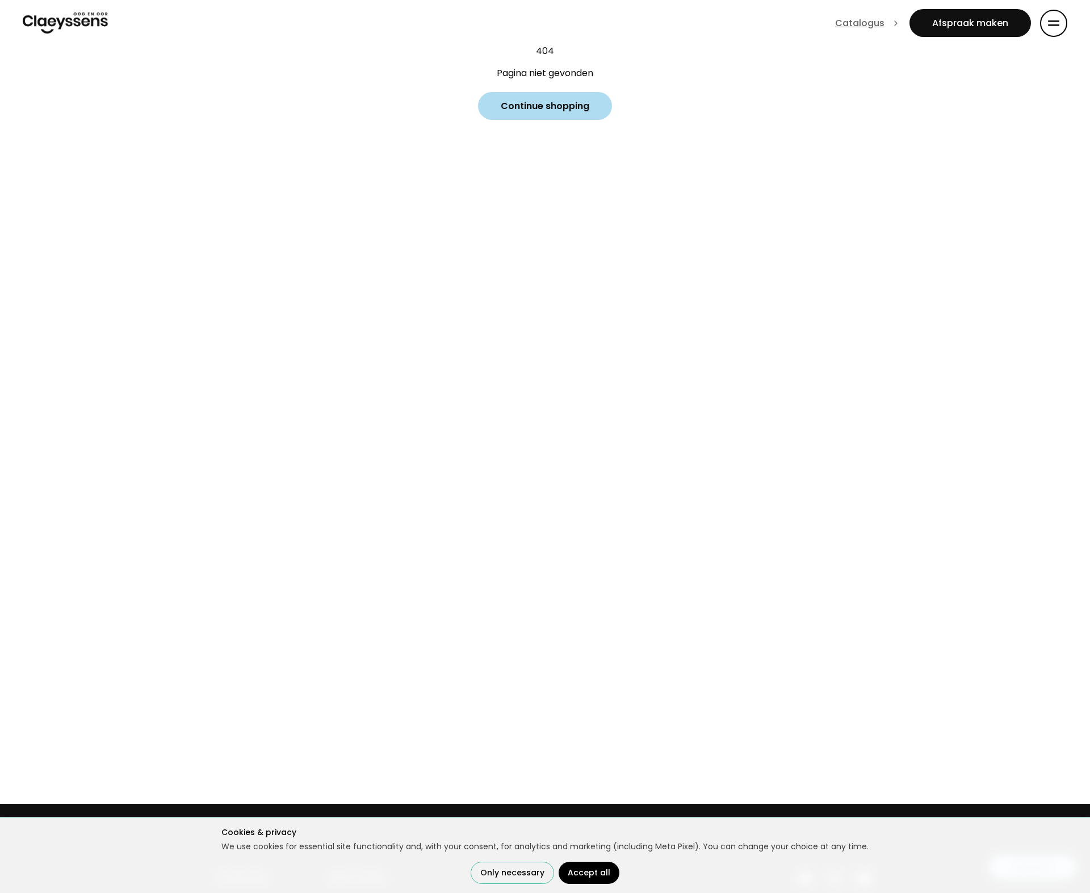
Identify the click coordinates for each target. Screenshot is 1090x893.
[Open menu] (1053, 23)
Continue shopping (545, 105)
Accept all (589, 872)
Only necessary (512, 872)
